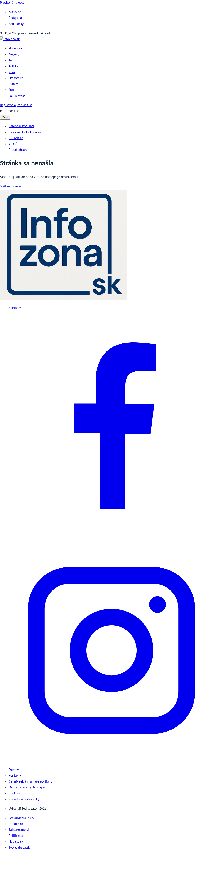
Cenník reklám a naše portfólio (30, 781)
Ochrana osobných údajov (27, 787)
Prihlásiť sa (24, 105)
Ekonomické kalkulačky (25, 132)
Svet (11, 60)
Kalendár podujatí (21, 126)
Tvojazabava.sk (19, 847)
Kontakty (15, 308)
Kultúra (13, 84)
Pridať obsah (18, 150)
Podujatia (15, 18)
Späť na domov (10, 186)
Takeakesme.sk (19, 830)
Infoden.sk (16, 824)
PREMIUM (16, 138)
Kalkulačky (16, 24)
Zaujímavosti (17, 96)
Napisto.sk (16, 842)
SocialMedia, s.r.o (21, 818)
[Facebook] (111, 536)
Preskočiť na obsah (13, 3)
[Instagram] (111, 760)
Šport (12, 90)
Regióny (14, 54)
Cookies (14, 793)
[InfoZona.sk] (10, 39)
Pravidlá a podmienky (24, 799)
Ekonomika (16, 78)
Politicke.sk (16, 836)
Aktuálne (15, 12)
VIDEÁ (13, 144)
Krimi (12, 72)
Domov (14, 770)
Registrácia (8, 105)
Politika (13, 66)
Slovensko (15, 48)
